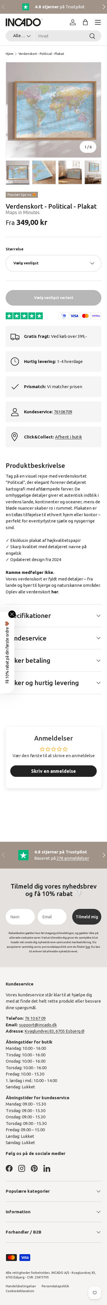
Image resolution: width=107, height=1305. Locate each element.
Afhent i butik (68, 436)
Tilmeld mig (87, 917)
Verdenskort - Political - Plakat (41, 53)
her (54, 591)
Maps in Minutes (23, 212)
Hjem (9, 53)
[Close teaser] (12, 614)
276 (72, 858)
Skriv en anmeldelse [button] (53, 771)
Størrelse (14, 249)
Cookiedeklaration (20, 1291)
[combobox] (53, 35)
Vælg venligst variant (53, 298)
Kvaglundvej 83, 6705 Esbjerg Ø (54, 1031)
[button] (85, 22)
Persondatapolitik (55, 1286)
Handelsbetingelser (21, 1286)
